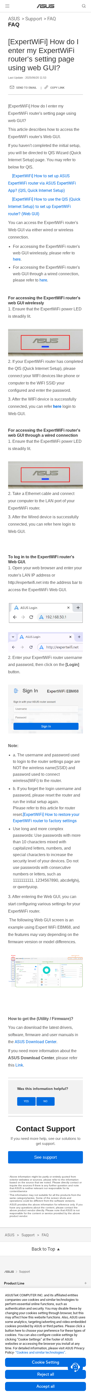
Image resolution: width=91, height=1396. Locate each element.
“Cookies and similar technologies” (40, 1352)
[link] (46, 6)
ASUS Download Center (35, 1041)
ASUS (14, 19)
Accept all (45, 1386)
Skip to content (3, 15)
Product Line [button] (14, 1283)
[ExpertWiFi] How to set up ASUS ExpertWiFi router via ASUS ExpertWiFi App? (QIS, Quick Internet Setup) (42, 183)
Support (33, 19)
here (16, 259)
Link (19, 1065)
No (45, 1101)
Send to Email (26, 87)
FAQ (51, 19)
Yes (26, 1101)
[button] (7, 6)
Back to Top (43, 1249)
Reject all (45, 1374)
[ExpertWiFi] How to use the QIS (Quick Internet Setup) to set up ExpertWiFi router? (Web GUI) (44, 206)
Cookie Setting (45, 1362)
